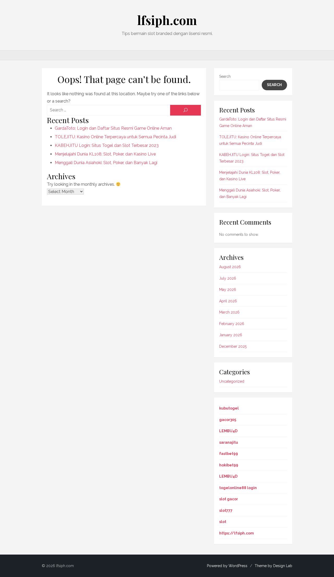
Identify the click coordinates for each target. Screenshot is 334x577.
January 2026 (230, 335)
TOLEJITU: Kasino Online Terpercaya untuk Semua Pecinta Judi (115, 136)
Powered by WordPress (227, 566)
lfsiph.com (167, 20)
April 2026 (228, 301)
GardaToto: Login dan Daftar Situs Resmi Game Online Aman (113, 128)
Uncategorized (231, 381)
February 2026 (231, 324)
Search (225, 76)
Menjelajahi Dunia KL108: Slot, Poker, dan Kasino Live (105, 154)
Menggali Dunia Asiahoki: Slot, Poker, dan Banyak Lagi (106, 162)
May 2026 (227, 289)
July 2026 (227, 278)
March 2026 (229, 312)
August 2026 (230, 267)
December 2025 (233, 346)
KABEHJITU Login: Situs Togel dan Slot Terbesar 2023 (107, 145)
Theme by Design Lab (273, 566)
